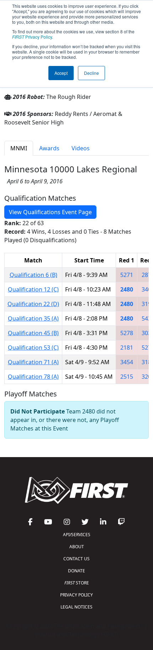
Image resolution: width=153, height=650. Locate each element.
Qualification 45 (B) (33, 333)
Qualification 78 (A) (33, 376)
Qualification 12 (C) (33, 289)
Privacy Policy (32, 37)
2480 (126, 289)
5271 (126, 275)
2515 (126, 376)
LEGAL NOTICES (76, 607)
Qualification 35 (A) (33, 318)
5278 (126, 333)
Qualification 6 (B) (33, 275)
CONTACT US (76, 559)
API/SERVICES (76, 535)
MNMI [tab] (18, 148)
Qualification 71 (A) (33, 362)
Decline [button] (91, 73)
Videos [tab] (81, 148)
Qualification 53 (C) (33, 347)
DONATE (76, 571)
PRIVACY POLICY (76, 595)
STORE (76, 583)
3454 (126, 362)
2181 (126, 347)
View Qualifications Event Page (50, 212)
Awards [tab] (49, 148)
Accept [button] (61, 73)
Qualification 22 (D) (33, 304)
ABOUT (76, 547)
